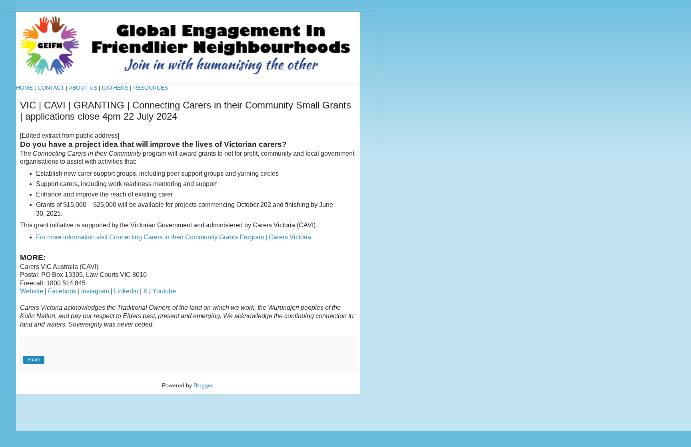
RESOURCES (150, 87)
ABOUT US (83, 87)
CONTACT (52, 87)
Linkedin (126, 291)
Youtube (164, 291)
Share (33, 360)
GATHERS (115, 87)
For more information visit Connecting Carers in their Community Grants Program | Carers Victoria (173, 237)
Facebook (62, 291)
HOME (24, 87)
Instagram (95, 291)
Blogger (203, 385)
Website (31, 291)
